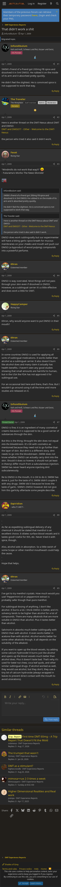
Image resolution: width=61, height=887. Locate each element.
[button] (5, 696)
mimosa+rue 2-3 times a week (27, 778)
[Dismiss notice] (56, 12)
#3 (58, 164)
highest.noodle (14, 768)
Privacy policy (25, 868)
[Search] (57, 3)
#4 (58, 275)
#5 (58, 315)
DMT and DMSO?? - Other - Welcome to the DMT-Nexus (29, 226)
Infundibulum (10, 33)
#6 (58, 349)
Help (36, 868)
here (35, 15)
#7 (58, 422)
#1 (58, 64)
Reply (56, 91)
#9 (58, 588)
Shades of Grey (11, 864)
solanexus (12, 743)
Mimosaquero (14, 781)
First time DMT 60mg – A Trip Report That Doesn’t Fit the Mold (32, 738)
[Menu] (4, 3)
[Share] (54, 64)
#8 (58, 515)
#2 (58, 117)
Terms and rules (9, 868)
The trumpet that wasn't (23, 753)
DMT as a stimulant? (20, 766)
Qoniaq (11, 756)
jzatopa (11, 798)
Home (44, 868)
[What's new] (51, 3)
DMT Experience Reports (29, 743)
